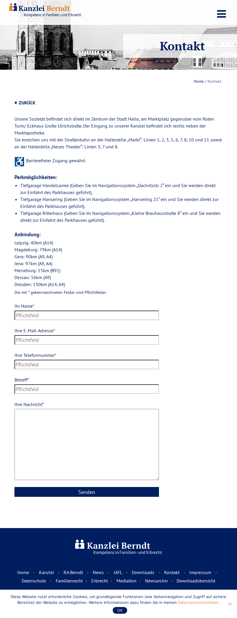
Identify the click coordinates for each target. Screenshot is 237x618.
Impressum (200, 572)
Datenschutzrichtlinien (198, 602)
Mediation (126, 581)
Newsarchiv (156, 581)
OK (120, 610)
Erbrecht (99, 581)
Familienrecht (69, 581)
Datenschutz (34, 581)
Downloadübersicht (196, 581)
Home (199, 81)
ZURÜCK (27, 103)
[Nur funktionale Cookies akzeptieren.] (230, 604)
